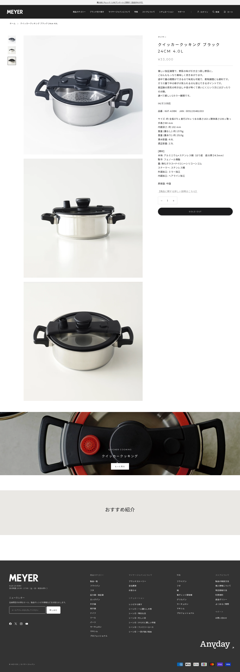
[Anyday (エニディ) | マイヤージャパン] (215, 645)
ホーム (13, 23)
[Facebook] (10, 623)
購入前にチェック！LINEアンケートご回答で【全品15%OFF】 (120, 2)
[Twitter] (16, 623)
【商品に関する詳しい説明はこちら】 (178, 191)
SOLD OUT (195, 211)
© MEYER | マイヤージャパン (22, 664)
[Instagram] (21, 623)
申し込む (53, 610)
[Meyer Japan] (23, 577)
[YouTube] (27, 623)
